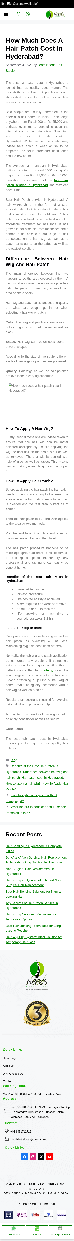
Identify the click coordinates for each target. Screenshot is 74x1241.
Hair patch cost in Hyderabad (42, 777)
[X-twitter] (41, 1156)
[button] (5, 14)
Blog (14, 760)
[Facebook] (24, 1156)
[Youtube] (49, 1156)
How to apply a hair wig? (23, 783)
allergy (48, 670)
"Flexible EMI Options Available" (29, 3)
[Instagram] (33, 1156)
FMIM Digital (59, 1193)
